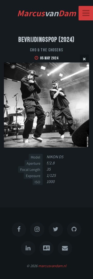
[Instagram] (37, 229)
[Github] (74, 229)
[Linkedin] (28, 248)
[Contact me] (65, 248)
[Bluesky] (56, 229)
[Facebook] (19, 229)
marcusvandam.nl (52, 265)
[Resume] (46, 248)
